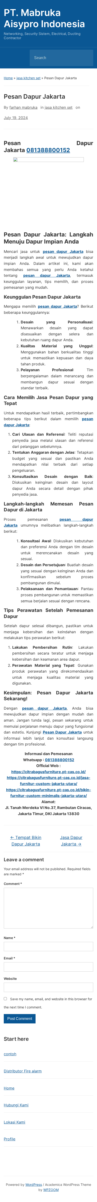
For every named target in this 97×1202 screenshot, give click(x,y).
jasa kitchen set (28, 78)
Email (9, 958)
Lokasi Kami (14, 1122)
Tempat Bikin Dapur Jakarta (25, 841)
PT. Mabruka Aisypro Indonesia (44, 18)
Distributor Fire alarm (23, 1071)
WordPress (33, 1185)
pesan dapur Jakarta (63, 251)
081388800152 (48, 150)
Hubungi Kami (16, 1105)
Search (86, 58)
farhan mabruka (23, 107)
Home (8, 78)
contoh (10, 1054)
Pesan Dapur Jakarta (62, 732)
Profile (9, 1139)
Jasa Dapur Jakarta (71, 841)
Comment (13, 884)
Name (10, 938)
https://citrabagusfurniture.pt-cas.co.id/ (48, 771)
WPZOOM (51, 1190)
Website (10, 979)
